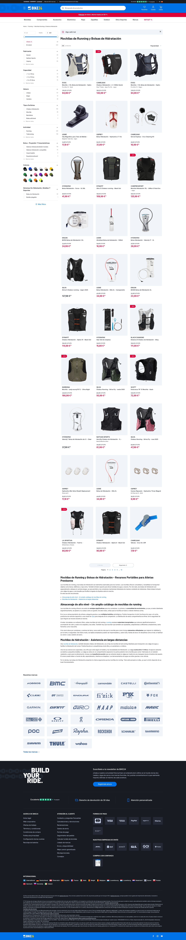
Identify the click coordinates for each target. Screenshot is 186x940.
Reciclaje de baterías (30, 842)
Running (30, 26)
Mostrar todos (30, 64)
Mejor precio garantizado (66, 849)
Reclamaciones (62, 825)
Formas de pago (63, 832)
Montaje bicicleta (63, 853)
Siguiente (122, 565)
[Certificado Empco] (98, 863)
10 (121, 570)
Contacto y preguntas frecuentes (69, 818)
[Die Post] (122, 847)
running (109, 622)
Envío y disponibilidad (65, 846)
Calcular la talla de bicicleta (67, 839)
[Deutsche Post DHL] (98, 847)
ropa (93, 616)
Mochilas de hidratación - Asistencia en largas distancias (80, 599)
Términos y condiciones (31, 829)
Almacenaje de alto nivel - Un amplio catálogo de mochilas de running (84, 597)
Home (25, 26)
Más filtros (42, 204)
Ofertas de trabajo (29, 825)
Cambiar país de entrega (111, 902)
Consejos (60, 856)
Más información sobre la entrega (49, 913)
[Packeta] (158, 847)
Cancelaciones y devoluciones (68, 822)
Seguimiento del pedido (65, 836)
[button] (40, 51)
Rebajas (81, 15)
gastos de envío (64, 895)
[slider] (24, 37)
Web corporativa (29, 822)
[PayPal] (134, 821)
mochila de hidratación (70, 644)
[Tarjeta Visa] (110, 821)
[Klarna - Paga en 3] (158, 821)
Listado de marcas (63, 842)
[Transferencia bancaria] (98, 831)
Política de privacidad (31, 836)
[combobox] (146, 45)
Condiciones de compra (32, 832)
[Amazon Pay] (146, 821)
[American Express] (122, 821)
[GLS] (134, 847)
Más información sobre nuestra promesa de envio (82, 918)
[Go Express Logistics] (146, 847)
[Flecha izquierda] (63, 65)
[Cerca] (160, 31)
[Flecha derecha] (91, 65)
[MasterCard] (98, 821)
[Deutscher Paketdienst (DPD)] (110, 847)
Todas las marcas (30, 752)
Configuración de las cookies (33, 839)
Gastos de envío (63, 829)
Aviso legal (27, 818)
